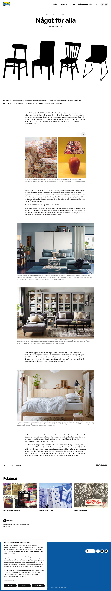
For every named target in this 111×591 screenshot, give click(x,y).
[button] (102, 4)
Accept (10, 585)
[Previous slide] (78, 134)
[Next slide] (83, 134)
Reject (24, 585)
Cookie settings (38, 585)
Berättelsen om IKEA (84, 4)
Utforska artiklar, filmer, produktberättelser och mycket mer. (16, 525)
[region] (24, 565)
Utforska (64, 4)
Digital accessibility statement (58, 587)
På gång (72, 4)
